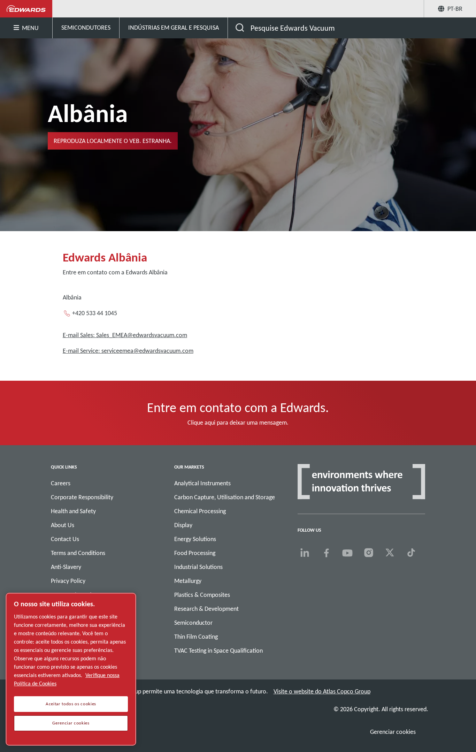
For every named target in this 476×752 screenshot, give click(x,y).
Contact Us (65, 539)
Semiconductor (193, 622)
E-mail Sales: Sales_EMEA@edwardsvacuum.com (125, 335)
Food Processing (194, 553)
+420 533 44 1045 (94, 313)
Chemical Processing (200, 511)
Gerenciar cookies (393, 732)
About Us (62, 525)
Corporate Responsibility (82, 497)
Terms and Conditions (78, 553)
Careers (60, 483)
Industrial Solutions (198, 567)
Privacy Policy (68, 581)
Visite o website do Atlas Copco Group (322, 691)
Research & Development (206, 609)
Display (183, 525)
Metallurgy (187, 581)
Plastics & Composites (202, 595)
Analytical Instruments (202, 483)
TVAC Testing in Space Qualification (218, 650)
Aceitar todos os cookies (71, 704)
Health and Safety (73, 511)
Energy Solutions (195, 539)
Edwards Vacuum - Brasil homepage (26, 8)
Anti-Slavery (66, 567)
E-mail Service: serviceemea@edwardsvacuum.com (128, 351)
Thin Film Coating (196, 636)
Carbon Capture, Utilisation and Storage (224, 497)
